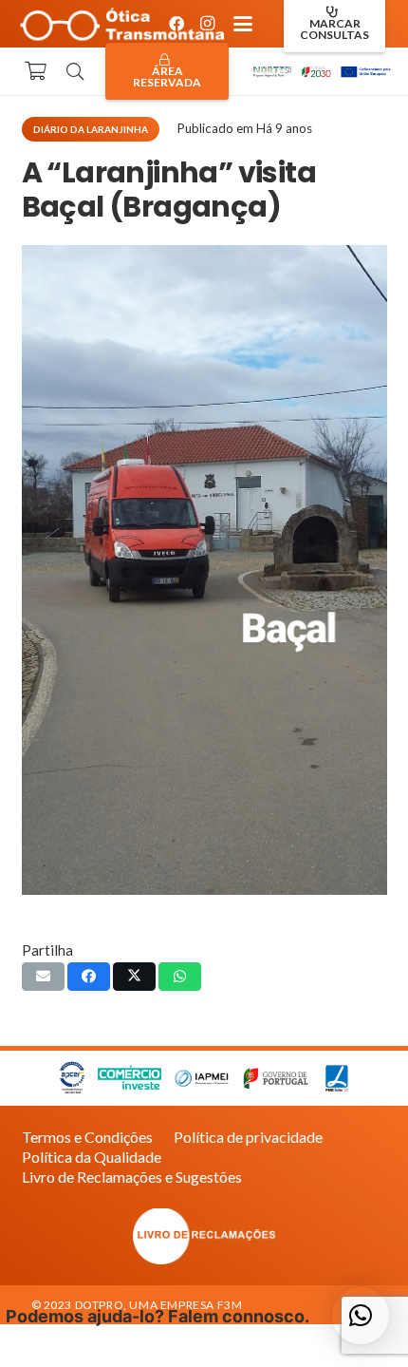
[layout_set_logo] (204, 1236)
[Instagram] (207, 24)
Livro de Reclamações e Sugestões (132, 1177)
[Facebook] (176, 24)
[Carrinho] (35, 71)
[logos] (321, 71)
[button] (243, 23)
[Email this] (43, 976)
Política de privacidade (248, 1137)
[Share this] (88, 976)
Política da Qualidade (91, 1157)
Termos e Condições (87, 1137)
